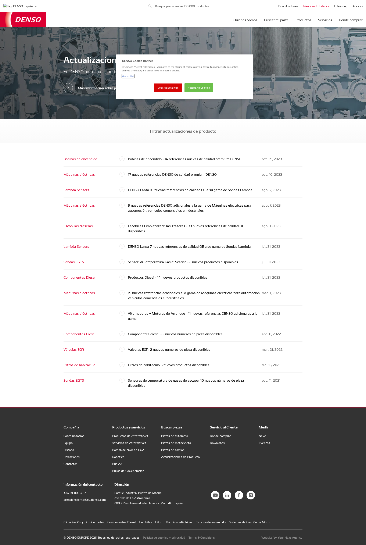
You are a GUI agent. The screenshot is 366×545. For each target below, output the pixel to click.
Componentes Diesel (80, 277)
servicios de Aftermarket (129, 443)
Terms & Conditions (202, 537)
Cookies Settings (168, 87)
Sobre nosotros (74, 436)
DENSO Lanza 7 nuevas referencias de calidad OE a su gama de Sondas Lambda (189, 246)
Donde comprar (351, 19)
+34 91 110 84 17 (75, 493)
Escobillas (145, 522)
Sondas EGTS (74, 261)
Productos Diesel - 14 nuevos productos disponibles (167, 277)
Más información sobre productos (104, 87)
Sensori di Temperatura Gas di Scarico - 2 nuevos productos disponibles (183, 261)
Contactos (71, 464)
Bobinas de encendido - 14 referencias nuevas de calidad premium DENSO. (185, 158)
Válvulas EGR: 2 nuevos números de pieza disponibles (169, 349)
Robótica (118, 457)
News (262, 436)
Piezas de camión (172, 450)
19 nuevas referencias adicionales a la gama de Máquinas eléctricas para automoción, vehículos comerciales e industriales (194, 295)
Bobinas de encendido (80, 158)
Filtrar (183, 131)
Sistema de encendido (211, 522)
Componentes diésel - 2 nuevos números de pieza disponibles (175, 333)
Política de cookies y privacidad (164, 537)
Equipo (68, 443)
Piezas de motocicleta (176, 443)
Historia (69, 450)
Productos (303, 19)
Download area (288, 5)
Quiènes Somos (245, 19)
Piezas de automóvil (174, 436)
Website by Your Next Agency (281, 537)
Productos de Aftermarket (130, 436)
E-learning (341, 5)
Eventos (264, 443)
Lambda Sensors (76, 189)
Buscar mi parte (276, 19)
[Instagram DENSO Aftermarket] (251, 495)
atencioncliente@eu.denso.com (85, 499)
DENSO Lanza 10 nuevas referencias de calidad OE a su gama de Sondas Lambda (190, 189)
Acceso (358, 5)
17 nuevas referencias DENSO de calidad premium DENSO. (172, 174)
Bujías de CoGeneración (128, 471)
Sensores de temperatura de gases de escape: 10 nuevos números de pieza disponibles (186, 383)
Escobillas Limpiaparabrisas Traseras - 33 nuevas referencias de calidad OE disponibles (186, 228)
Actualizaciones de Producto (180, 457)
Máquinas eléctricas (79, 174)
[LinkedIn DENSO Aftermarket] (227, 495)
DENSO (23, 19)
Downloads (217, 443)
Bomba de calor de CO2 (128, 450)
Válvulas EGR (74, 349)
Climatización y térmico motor (84, 522)
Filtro (158, 522)
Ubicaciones (72, 457)
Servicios (325, 19)
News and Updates (316, 5)
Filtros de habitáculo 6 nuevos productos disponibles (168, 364)
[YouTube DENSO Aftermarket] (215, 495)
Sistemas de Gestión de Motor (249, 522)
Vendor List (128, 76)
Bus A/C (117, 464)
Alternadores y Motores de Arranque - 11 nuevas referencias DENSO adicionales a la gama (193, 316)
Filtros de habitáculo (79, 364)
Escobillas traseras (78, 225)
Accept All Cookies (199, 87)
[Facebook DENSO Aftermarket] (239, 495)
